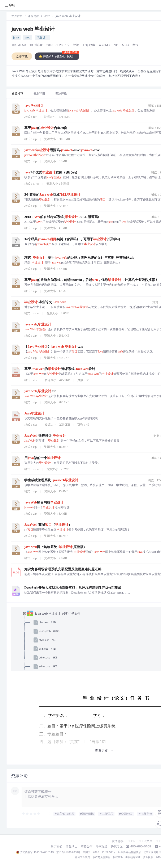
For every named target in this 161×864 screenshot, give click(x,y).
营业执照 (148, 857)
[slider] (31, 814)
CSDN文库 (145, 841)
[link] (17, 16)
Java (47, 16)
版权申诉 (118, 857)
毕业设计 (42, 37)
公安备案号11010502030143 (37, 852)
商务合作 (86, 846)
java (16, 37)
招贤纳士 (71, 846)
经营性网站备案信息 (129, 852)
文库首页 (17, 16)
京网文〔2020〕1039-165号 (99, 852)
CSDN (131, 841)
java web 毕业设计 (33, 29)
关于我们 (56, 846)
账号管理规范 (82, 857)
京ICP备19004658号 (68, 852)
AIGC (125, 45)
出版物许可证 (132, 857)
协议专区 (117, 846)
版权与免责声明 (101, 857)
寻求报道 (102, 846)
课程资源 (33, 16)
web (28, 37)
